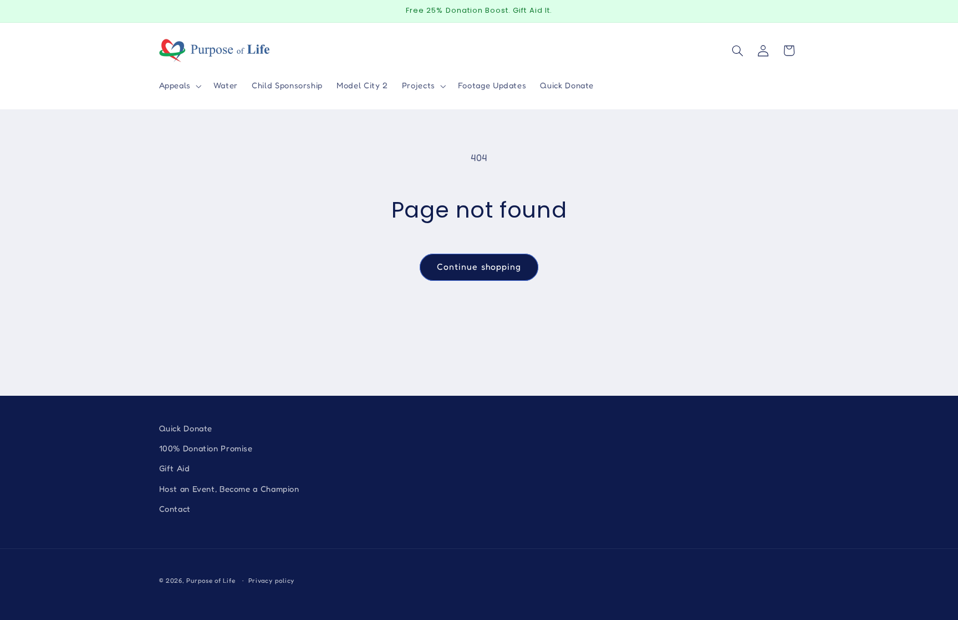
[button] (179, 86)
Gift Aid (174, 468)
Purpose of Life (210, 580)
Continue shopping (479, 266)
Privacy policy (271, 580)
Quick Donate (186, 428)
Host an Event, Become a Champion (229, 488)
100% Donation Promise (206, 448)
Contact (175, 508)
